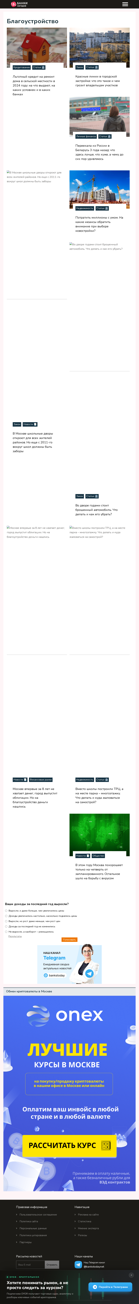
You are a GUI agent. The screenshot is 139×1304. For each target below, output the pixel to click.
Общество (98, 855)
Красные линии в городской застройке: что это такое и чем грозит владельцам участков (97, 80)
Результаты (15, 936)
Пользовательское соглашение (38, 1214)
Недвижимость (84, 208)
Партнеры (25, 1242)
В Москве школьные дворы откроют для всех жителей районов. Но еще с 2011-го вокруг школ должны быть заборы (33, 442)
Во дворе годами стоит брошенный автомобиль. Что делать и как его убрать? (96, 509)
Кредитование (22, 67)
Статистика (84, 1221)
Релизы (82, 1235)
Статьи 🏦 (39, 67)
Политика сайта (28, 1221)
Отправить (52, 1264)
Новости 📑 (30, 424)
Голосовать (69, 939)
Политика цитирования (33, 1235)
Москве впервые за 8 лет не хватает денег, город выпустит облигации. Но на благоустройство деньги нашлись (35, 798)
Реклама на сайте (88, 1214)
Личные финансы (86, 136)
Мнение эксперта (88, 1228)
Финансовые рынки (41, 779)
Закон (79, 67)
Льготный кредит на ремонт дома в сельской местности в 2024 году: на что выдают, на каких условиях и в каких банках (34, 85)
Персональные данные (33, 1228)
